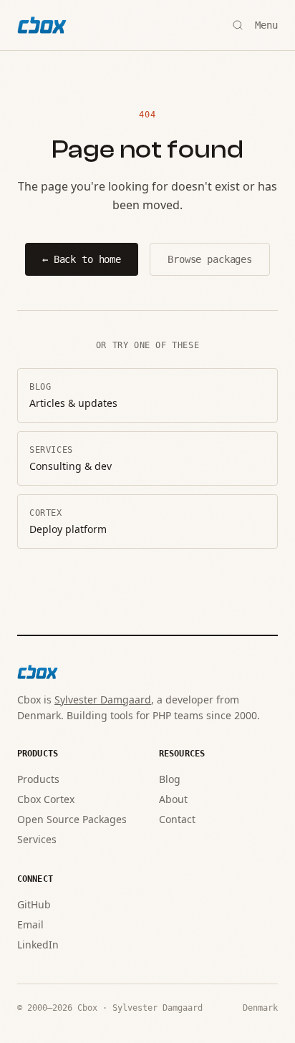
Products (38, 779)
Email (30, 924)
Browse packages (210, 259)
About (173, 799)
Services (37, 839)
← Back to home (81, 259)
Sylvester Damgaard (102, 699)
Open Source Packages (72, 819)
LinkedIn (38, 944)
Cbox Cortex (45, 799)
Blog (169, 779)
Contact (177, 819)
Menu (266, 25)
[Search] (237, 25)
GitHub (34, 904)
